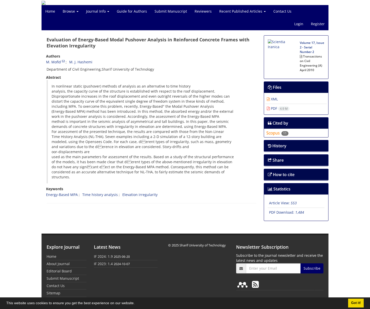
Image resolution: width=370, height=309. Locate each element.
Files (276, 87)
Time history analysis (100, 194)
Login (298, 23)
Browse (69, 11)
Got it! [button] (356, 303)
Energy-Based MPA (62, 194)
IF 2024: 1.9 (103, 256)
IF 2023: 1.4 (103, 263)
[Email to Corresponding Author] (63, 61)
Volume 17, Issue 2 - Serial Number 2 (312, 47)
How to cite (283, 174)
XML (274, 99)
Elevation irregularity (140, 194)
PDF (279, 108)
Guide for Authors (132, 11)
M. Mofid (53, 62)
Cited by (280, 123)
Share (278, 160)
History (278, 146)
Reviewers (203, 11)
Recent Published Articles (241, 11)
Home (50, 11)
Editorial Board (59, 271)
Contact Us (282, 11)
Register (318, 23)
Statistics (281, 189)
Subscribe (312, 268)
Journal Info (96, 11)
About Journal (58, 263)
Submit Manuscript (171, 11)
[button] (136, 303)
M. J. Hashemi (80, 62)
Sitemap (53, 293)
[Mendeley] (243, 284)
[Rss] (255, 284)
